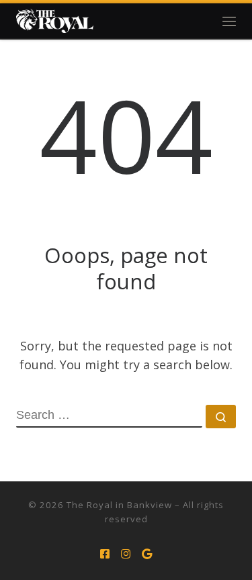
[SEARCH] (109, 416)
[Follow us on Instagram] (125, 554)
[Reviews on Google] (147, 554)
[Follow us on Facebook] (105, 554)
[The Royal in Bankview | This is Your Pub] (54, 21)
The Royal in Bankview (119, 505)
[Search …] (221, 416)
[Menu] (229, 21)
